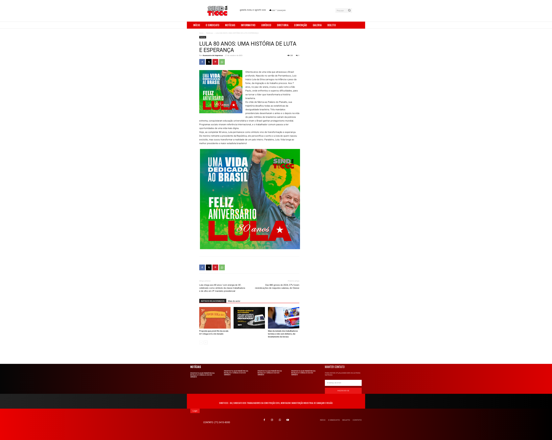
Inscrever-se (343, 391)
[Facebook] (202, 62)
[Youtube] (287, 420)
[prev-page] (201, 342)
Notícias (209, 33)
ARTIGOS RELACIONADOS (213, 301)
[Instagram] (272, 420)
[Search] (349, 10)
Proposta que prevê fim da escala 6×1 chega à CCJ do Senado (202, 375)
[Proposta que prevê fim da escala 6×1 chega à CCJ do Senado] (215, 318)
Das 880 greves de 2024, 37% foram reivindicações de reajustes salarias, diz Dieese (277, 286)
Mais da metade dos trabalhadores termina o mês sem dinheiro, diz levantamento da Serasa (283, 334)
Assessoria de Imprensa (213, 55)
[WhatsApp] (222, 62)
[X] (209, 62)
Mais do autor (234, 301)
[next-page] (205, 342)
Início (201, 33)
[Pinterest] (215, 62)
